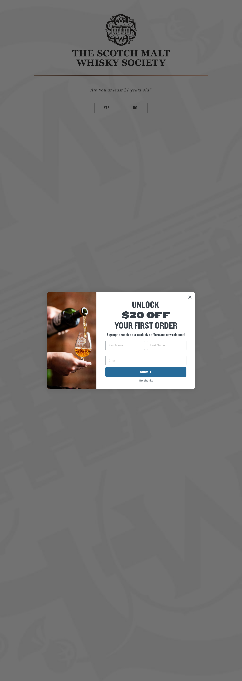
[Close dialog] (190, 297)
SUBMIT (146, 372)
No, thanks (146, 380)
